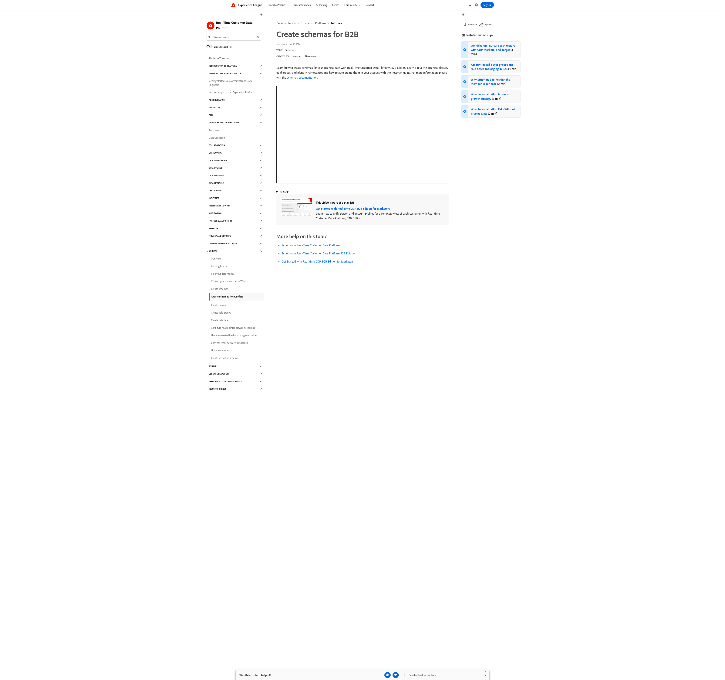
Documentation (286, 23)
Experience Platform (313, 23)
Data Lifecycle (216, 183)
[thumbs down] (396, 675)
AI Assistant (215, 107)
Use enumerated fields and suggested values (234, 335)
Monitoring (215, 213)
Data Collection (217, 137)
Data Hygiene (215, 168)
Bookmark (472, 24)
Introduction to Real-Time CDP (225, 73)
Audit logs (214, 130)
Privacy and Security (220, 236)
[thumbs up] (387, 675)
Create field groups (221, 312)
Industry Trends (217, 389)
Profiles (213, 228)
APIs (211, 115)
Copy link (488, 24)
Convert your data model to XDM (228, 281)
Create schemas (219, 289)
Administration (217, 100)
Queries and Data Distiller (223, 243)
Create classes (218, 305)
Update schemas (220, 350)
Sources (213, 366)
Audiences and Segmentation (224, 122)
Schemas (290, 50)
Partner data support (220, 220)
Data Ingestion (216, 175)
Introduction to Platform (223, 66)
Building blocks (219, 266)
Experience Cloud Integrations (225, 381)
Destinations (216, 190)
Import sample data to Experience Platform (231, 92)
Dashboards (215, 152)
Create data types (220, 320)
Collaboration (217, 145)
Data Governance (218, 160)
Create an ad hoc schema (224, 358)
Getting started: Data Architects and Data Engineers (230, 83)
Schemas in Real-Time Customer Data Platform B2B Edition (318, 253)
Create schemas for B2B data (227, 296)
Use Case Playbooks (219, 373)
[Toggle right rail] (463, 15)
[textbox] (234, 37)
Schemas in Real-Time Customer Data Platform (311, 245)
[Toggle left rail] (262, 15)
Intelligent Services (220, 205)
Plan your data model (222, 273)
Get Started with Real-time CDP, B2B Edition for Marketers (353, 208)
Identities (214, 198)
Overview (216, 258)
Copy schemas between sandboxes (229, 343)
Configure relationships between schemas (233, 327)
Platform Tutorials (219, 58)
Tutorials (336, 23)
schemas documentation (302, 77)
